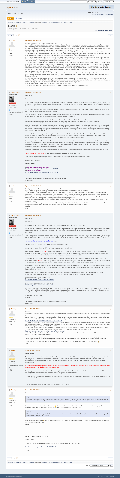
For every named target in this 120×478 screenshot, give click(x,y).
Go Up (9, 458)
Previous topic (99, 30)
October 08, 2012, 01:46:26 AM (32, 350)
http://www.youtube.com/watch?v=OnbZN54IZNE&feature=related (44, 331)
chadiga (13, 309)
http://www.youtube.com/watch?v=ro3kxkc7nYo (39, 285)
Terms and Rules (104, 476)
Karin (12, 40)
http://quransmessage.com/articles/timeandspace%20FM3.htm (43, 320)
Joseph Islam (15, 92)
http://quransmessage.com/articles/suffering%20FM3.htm (42, 172)
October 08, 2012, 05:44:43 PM (32, 390)
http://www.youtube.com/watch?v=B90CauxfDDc (39, 279)
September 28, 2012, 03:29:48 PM (33, 40)
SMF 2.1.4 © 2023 (10, 476)
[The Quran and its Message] (9, 110)
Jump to (88, 465)
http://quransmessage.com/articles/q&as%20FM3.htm (41, 447)
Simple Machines (18, 476)
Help (98, 476)
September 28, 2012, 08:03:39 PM (33, 92)
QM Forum (12, 7)
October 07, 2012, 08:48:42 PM (32, 308)
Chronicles (63, 22)
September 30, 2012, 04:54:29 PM (33, 215)
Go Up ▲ (112, 476)
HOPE (12, 350)
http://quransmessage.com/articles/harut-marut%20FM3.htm (43, 169)
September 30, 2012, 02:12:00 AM (33, 186)
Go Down (10, 35)
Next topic (108, 30)
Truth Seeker (44, 22)
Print (110, 35)
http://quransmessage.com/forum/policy (102, 14)
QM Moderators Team (54, 22)
